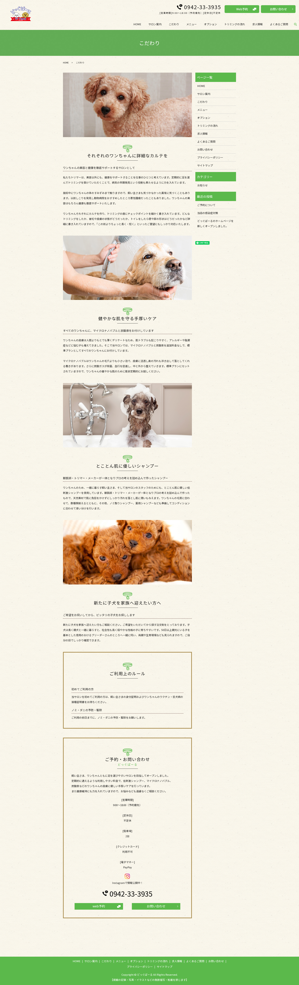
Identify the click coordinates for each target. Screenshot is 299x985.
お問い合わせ (156, 906)
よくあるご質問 (279, 24)
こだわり (174, 24)
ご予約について (206, 205)
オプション (210, 24)
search (295, 24)
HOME (137, 24)
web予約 (99, 906)
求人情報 (257, 24)
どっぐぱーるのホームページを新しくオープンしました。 (215, 223)
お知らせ (202, 185)
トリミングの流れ (234, 24)
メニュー (191, 24)
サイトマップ (205, 165)
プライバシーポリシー (210, 157)
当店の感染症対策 (207, 213)
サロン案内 (154, 24)
